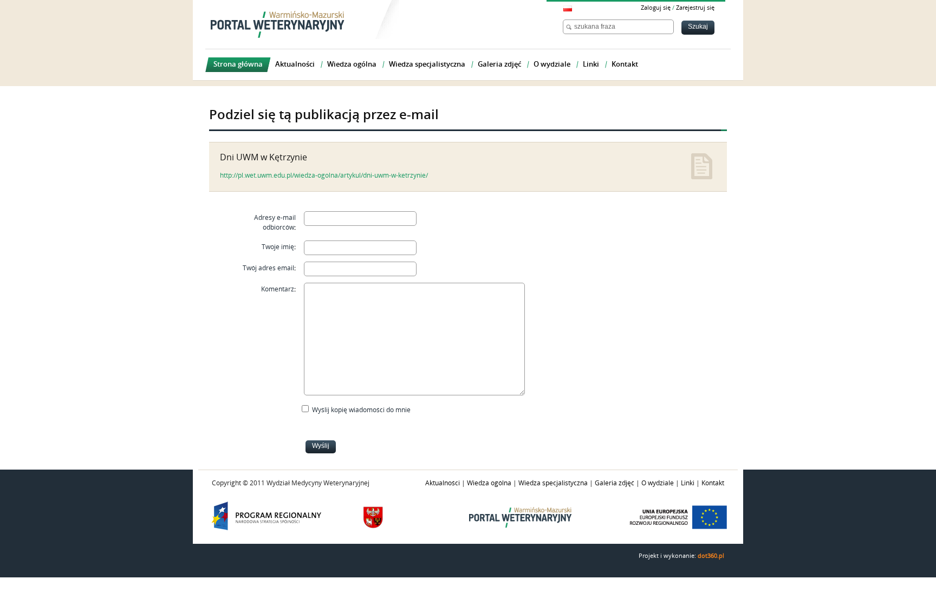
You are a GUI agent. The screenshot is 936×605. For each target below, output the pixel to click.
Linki (687, 483)
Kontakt (712, 483)
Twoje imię (278, 247)
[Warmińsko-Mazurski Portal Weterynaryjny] (277, 24)
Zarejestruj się (695, 7)
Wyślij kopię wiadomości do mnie (361, 410)
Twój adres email (268, 268)
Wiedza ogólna (489, 483)
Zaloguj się (656, 7)
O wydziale (657, 483)
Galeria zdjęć (614, 483)
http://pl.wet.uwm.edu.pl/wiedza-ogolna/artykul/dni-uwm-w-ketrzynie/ (324, 175)
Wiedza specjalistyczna (553, 483)
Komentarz (277, 289)
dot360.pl (711, 556)
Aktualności (442, 483)
